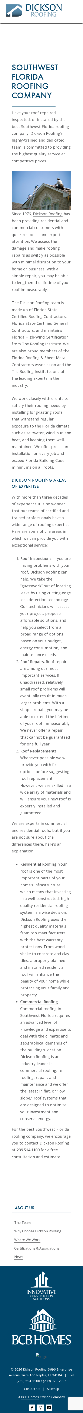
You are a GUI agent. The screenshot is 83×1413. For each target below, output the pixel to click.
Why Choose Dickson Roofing (37, 1231)
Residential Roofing (38, 864)
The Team (22, 1222)
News (18, 1256)
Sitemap (53, 1388)
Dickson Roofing (48, 213)
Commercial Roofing (39, 1001)
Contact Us (32, 1388)
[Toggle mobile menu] (75, 12)
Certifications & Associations (36, 1248)
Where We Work (27, 1239)
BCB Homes (30, 1397)
